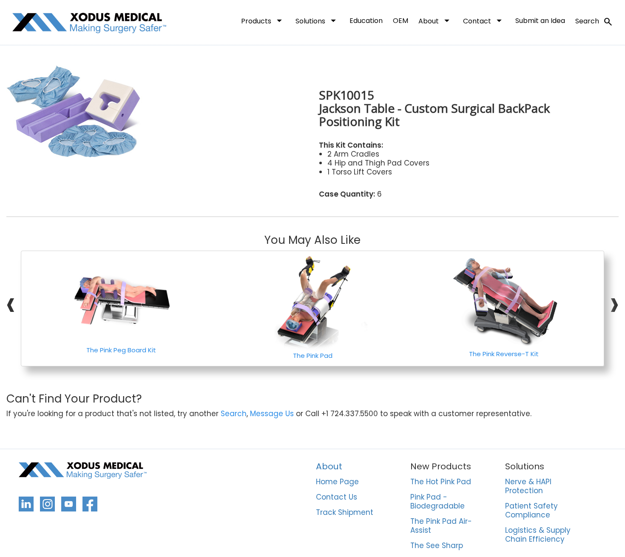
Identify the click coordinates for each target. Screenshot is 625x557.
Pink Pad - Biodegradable (437, 502)
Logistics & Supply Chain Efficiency (538, 535)
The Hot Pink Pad (440, 482)
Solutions (317, 20)
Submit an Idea (540, 21)
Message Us (272, 413)
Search (594, 22)
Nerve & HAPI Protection (528, 486)
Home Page (337, 482)
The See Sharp (436, 546)
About (435, 20)
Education (366, 21)
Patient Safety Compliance (531, 511)
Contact (484, 20)
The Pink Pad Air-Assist (441, 526)
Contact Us (336, 497)
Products (263, 20)
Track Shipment (344, 512)
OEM (400, 21)
